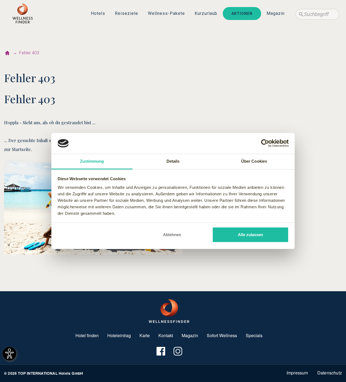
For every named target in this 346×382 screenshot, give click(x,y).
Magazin (276, 13)
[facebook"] (160, 351)
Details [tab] (173, 161)
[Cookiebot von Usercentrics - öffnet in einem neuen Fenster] (265, 143)
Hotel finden (87, 335)
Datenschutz (329, 373)
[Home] (22, 13)
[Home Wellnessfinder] (169, 310)
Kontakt (165, 335)
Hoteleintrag (119, 335)
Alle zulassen (250, 234)
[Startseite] (7, 53)
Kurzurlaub (206, 13)
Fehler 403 (29, 52)
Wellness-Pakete (166, 13)
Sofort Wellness (222, 335)
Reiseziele (126, 13)
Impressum (297, 373)
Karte (144, 335)
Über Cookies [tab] (254, 161)
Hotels (98, 13)
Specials (254, 335)
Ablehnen (172, 234)
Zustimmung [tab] (92, 161)
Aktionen (241, 13)
